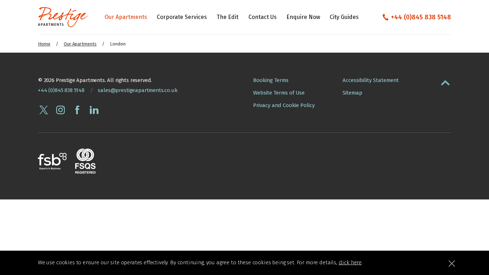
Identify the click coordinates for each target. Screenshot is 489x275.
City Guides (344, 17)
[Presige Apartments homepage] (63, 17)
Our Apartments (126, 17)
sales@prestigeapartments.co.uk (137, 90)
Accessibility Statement (371, 80)
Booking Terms (271, 80)
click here (350, 262)
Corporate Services (182, 17)
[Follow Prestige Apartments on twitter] (43, 110)
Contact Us (262, 17)
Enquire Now (303, 17)
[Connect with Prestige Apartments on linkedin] (94, 110)
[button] (445, 81)
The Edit (227, 17)
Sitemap (352, 93)
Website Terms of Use (279, 93)
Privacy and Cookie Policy (284, 105)
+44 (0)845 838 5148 (421, 17)
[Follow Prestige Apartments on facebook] (77, 110)
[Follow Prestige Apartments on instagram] (60, 110)
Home (44, 44)
